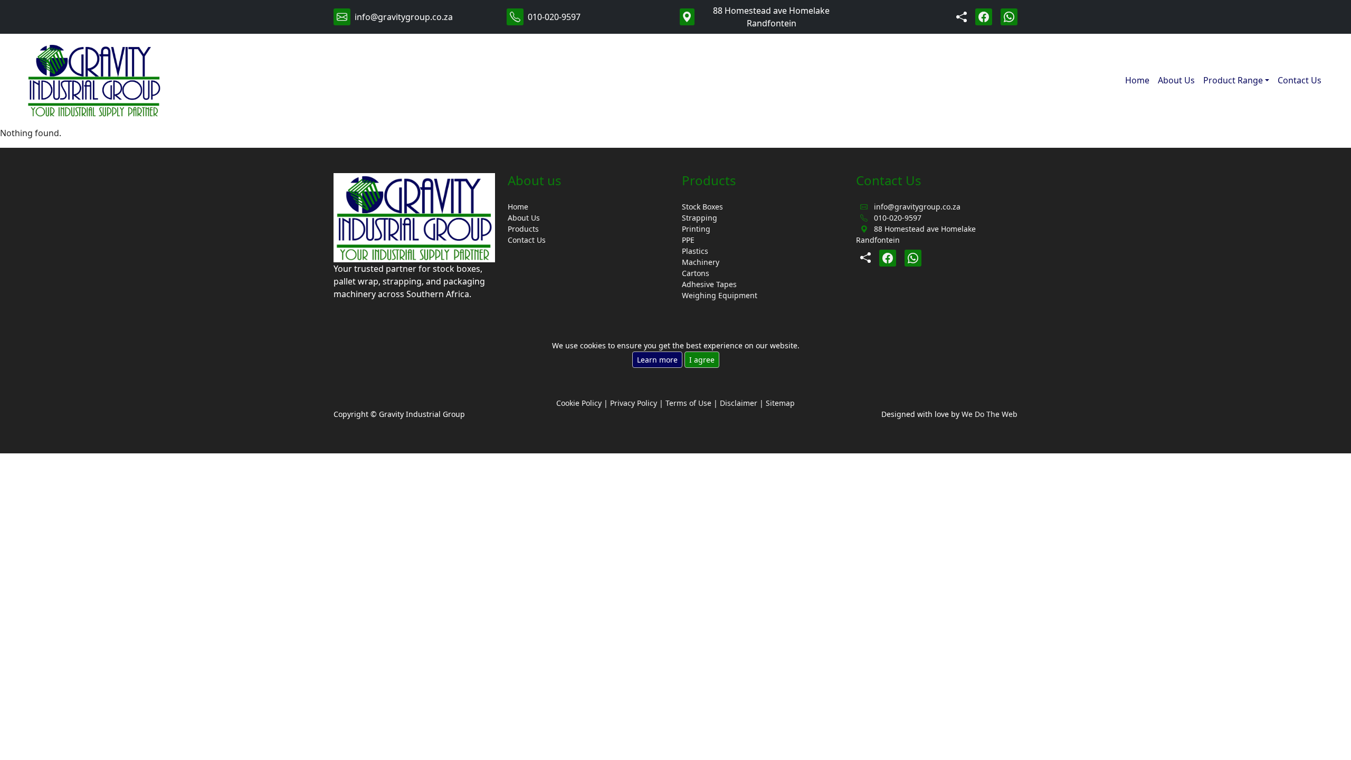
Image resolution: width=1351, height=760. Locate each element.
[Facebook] (983, 16)
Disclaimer (738, 403)
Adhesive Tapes (709, 284)
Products (523, 229)
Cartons (695, 273)
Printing (696, 229)
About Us (1176, 80)
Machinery (700, 262)
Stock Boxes (702, 207)
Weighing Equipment (719, 295)
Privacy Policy (633, 403)
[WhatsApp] (1009, 16)
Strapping (699, 218)
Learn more (657, 360)
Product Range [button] (1233, 80)
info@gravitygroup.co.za (404, 17)
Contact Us (1299, 80)
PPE (688, 240)
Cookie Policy (579, 403)
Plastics (695, 251)
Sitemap (780, 403)
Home (1137, 80)
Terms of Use (688, 403)
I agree (702, 360)
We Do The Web (989, 414)
